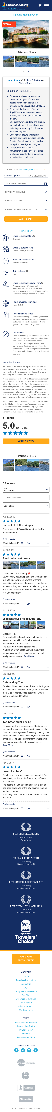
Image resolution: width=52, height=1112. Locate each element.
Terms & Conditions (26, 1037)
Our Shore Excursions (26, 999)
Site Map (26, 1033)
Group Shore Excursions (26, 991)
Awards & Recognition (26, 980)
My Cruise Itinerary (38, 176)
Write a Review (26, 83)
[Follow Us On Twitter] (23, 1050)
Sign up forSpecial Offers (26, 959)
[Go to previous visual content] (24, 71)
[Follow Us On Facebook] (16, 1050)
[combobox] (26, 490)
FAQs (26, 987)
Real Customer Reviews (26, 1022)
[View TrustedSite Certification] (26, 1099)
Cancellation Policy (26, 1026)
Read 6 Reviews (34, 80)
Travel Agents (26, 1002)
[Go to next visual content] (28, 71)
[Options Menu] (48, 543)
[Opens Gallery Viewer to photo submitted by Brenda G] (8, 61)
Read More (29, 656)
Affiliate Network (26, 1006)
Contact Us (26, 984)
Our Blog (26, 995)
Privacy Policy (26, 1030)
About (26, 976)
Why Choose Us (26, 1010)
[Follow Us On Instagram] (29, 1050)
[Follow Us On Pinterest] (35, 1050)
